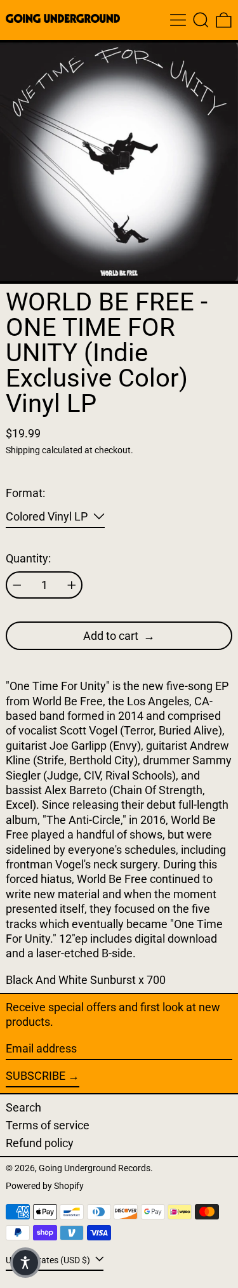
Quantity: (28, 558)
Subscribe (35, 1075)
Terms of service (47, 1125)
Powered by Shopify (45, 1186)
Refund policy (40, 1143)
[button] (200, 20)
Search (23, 1107)
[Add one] (71, 585)
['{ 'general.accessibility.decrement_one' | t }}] (17, 585)
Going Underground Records (94, 1168)
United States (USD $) (49, 1260)
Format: (25, 493)
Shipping (23, 450)
